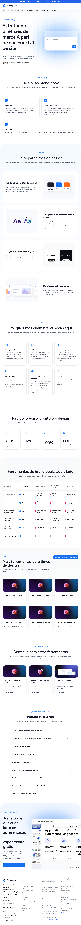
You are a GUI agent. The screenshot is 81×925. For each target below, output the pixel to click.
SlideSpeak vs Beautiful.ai (67, 886)
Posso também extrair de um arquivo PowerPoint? (29, 786)
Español (14, 913)
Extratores (52, 885)
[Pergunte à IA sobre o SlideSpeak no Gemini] (10, 907)
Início (5, 10)
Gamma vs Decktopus (67, 888)
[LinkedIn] (3, 900)
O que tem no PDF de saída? (21, 746)
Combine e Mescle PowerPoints (49, 911)
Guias (23, 895)
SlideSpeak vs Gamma (67, 882)
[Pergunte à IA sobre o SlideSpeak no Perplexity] (13, 907)
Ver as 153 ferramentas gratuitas (50, 919)
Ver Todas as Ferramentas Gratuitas (66, 557)
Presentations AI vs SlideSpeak (69, 899)
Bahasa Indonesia (7, 917)
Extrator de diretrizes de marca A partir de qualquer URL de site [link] (40, 10)
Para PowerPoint (46, 889)
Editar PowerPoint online (48, 903)
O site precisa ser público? (21, 762)
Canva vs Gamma (65, 893)
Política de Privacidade (27, 911)
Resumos (55, 887)
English (4, 913)
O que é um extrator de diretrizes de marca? (27, 731)
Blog (23, 893)
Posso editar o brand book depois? (23, 754)
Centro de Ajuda (26, 897)
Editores (50, 887)
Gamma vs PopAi (65, 890)
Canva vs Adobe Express (67, 904)
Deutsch (9, 913)
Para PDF (53, 889)
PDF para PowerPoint (47, 905)
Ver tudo (63, 912)
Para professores (52, 891)
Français (5, 915)
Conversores (45, 885)
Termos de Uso (26, 908)
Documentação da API (28, 890)
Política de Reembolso (27, 913)
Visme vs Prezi (64, 910)
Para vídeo (44, 891)
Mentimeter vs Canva (66, 908)
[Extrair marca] (74, 46)
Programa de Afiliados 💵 (28, 901)
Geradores (44, 887)
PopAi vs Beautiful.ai (66, 897)
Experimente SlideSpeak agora (14, 865)
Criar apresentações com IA (29, 884)
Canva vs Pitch (65, 901)
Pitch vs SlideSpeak (66, 906)
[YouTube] (8, 900)
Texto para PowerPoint (47, 900)
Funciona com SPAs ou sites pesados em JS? (27, 778)
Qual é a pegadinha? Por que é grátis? (24, 794)
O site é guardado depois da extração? (25, 770)
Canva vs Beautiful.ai (66, 895)
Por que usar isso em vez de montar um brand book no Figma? (32, 738)
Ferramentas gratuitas (15, 10)
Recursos (24, 882)
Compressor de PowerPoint (49, 917)
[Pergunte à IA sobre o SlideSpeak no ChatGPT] (4, 907)
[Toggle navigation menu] (77, 5)
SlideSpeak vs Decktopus (67, 884)
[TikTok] (6, 900)
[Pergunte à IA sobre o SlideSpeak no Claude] (7, 907)
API (23, 888)
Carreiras (24, 899)
